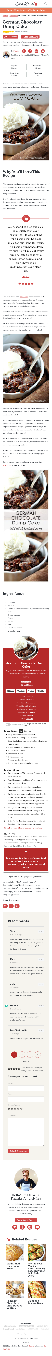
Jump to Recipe (31, 37)
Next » (26, 1061)
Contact (26, 1343)
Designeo (32, 1346)
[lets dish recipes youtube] (43, 51)
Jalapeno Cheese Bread (36, 1302)
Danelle (16, 51)
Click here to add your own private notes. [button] (23, 828)
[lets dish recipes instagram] (36, 51)
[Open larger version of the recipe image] (26, 647)
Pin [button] (32, 690)
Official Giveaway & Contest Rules (26, 1338)
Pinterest (7, 465)
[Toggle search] (45, 3)
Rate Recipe (11, 37)
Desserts (14, 15)
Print (21, 690)
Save (42, 690)
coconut (24, 297)
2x (25, 731)
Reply (41, 932)
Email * (11, 1094)
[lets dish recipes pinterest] (24, 51)
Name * (11, 1083)
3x (30, 731)
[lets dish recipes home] (26, 3)
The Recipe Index (37, 10)
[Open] (6, 3)
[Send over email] (17, 906)
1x (21, 731)
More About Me (24, 1220)
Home (5, 15)
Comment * (12, 1115)
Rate (11, 690)
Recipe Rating (14, 1105)
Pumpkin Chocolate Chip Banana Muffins (14, 1304)
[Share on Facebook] (11, 906)
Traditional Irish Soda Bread (13, 1266)
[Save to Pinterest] (5, 906)
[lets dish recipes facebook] (30, 51)
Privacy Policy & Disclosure (26, 1334)
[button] (22, 682)
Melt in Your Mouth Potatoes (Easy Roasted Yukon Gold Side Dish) (37, 1270)
